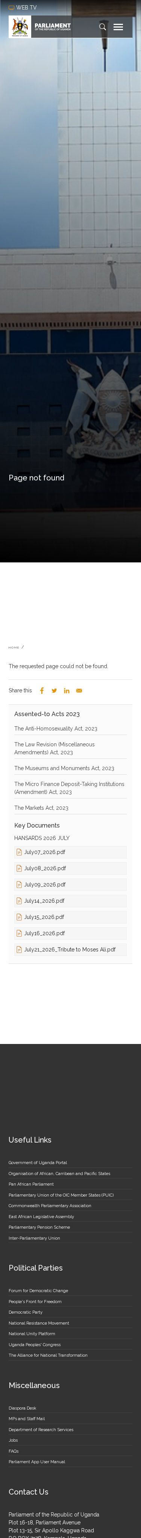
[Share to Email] (79, 690)
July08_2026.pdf (45, 868)
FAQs (13, 1451)
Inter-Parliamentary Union (34, 1238)
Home (14, 647)
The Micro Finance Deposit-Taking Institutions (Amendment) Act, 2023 (69, 788)
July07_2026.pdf (44, 852)
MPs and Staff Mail (27, 1418)
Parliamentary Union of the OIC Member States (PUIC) (61, 1195)
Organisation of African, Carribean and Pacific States (59, 1173)
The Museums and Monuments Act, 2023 (64, 768)
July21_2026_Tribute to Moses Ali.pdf (69, 950)
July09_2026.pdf (44, 885)
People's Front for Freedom (35, 1301)
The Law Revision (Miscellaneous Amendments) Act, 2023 (54, 748)
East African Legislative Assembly (41, 1216)
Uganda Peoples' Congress (35, 1344)
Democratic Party (25, 1312)
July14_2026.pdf (44, 901)
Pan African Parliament (31, 1184)
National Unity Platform (32, 1333)
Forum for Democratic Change (38, 1290)
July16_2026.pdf (44, 933)
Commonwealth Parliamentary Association (50, 1205)
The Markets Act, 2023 (41, 808)
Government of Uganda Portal (38, 1162)
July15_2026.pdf (44, 917)
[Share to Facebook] (42, 690)
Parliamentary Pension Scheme (39, 1227)
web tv (27, 8)
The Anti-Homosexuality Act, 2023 (55, 729)
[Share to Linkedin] (66, 690)
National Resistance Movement (39, 1323)
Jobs (13, 1440)
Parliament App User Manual (37, 1461)
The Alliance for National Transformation (48, 1355)
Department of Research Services (41, 1429)
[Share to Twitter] (54, 690)
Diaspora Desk (22, 1408)
